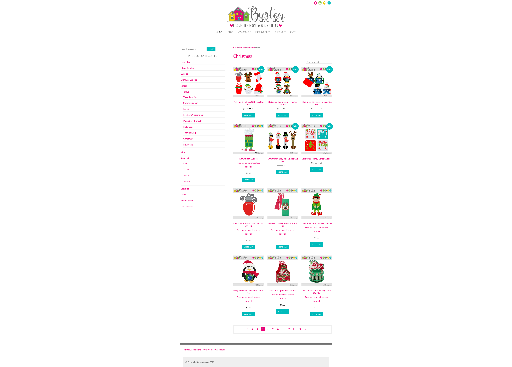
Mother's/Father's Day (193, 114)
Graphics (185, 188)
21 (294, 329)
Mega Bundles (187, 68)
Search (211, 49)
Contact (221, 349)
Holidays (242, 47)
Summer (187, 181)
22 (299, 329)
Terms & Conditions (192, 349)
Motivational (187, 200)
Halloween (188, 126)
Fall (185, 163)
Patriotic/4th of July (192, 120)
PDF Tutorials (187, 206)
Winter (186, 169)
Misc (183, 152)
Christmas (251, 47)
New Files (185, 62)
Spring (186, 175)
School (184, 85)
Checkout (280, 32)
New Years (188, 144)
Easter (186, 108)
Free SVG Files (262, 32)
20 (288, 329)
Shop (219, 32)
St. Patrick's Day (190, 102)
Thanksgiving (189, 132)
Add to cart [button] (248, 115)
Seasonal (185, 158)
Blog (230, 32)
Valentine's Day (190, 97)
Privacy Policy (209, 349)
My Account (244, 32)
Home (235, 47)
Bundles (184, 73)
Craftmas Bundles (189, 79)
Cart (293, 32)
